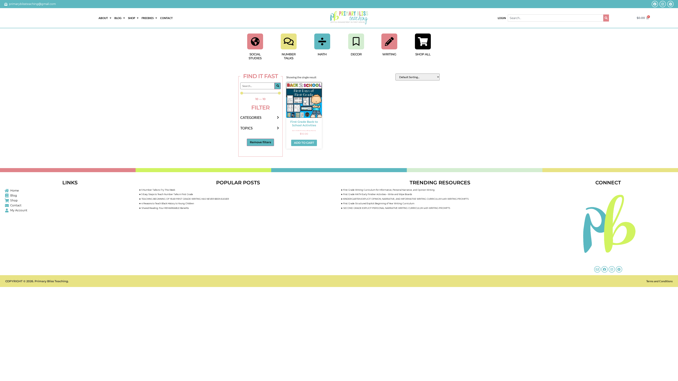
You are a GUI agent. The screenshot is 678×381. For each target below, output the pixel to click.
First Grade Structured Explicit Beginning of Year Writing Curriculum (378, 203)
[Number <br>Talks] (289, 41)
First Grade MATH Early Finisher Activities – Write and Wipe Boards (377, 194)
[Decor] (356, 41)
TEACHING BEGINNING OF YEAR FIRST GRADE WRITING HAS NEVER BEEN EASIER (185, 199)
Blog (117, 18)
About (103, 18)
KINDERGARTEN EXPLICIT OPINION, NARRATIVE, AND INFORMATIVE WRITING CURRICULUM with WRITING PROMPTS (406, 199)
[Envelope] (597, 269)
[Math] (322, 41)
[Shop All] (423, 41)
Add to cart (304, 142)
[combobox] (555, 18)
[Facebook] (655, 4)
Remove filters (260, 142)
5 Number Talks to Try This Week (158, 190)
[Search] (606, 18)
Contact (166, 18)
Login (502, 18)
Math (322, 54)
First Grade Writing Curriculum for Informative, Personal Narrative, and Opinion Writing (389, 190)
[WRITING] (389, 41)
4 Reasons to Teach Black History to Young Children (167, 203)
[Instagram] (662, 4)
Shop (131, 18)
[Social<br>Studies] (255, 41)
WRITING (389, 54)
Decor (356, 54)
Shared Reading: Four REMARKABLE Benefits (165, 208)
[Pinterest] (670, 4)
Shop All (422, 54)
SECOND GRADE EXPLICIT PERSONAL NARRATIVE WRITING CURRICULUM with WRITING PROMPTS (396, 208)
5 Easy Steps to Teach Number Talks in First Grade (167, 194)
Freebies (148, 18)
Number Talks (289, 56)
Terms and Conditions (659, 281)
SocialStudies (255, 56)
